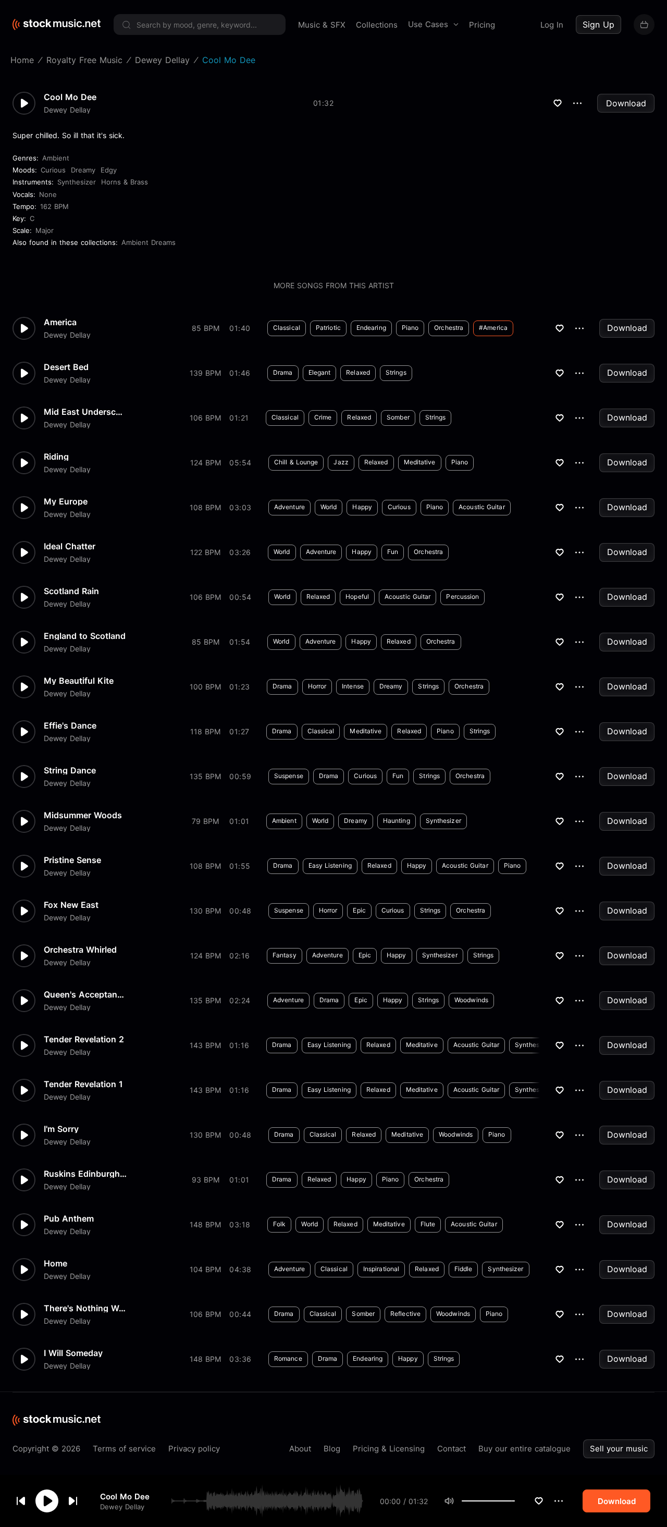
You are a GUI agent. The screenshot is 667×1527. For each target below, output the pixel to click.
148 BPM (205, 1224)
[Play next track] (73, 1501)
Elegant (319, 372)
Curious (53, 170)
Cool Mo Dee (125, 1496)
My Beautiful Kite (79, 680)
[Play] (46, 1500)
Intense (353, 686)
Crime (323, 417)
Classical (286, 327)
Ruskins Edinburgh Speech (85, 1173)
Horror (317, 686)
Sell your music (619, 1449)
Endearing (371, 327)
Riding (56, 456)
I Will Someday (73, 1353)
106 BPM (205, 417)
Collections (377, 25)
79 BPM (205, 821)
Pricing (482, 25)
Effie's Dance (70, 725)
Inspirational (381, 1269)
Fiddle (463, 1269)
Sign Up (598, 24)
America (60, 322)
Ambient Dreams (148, 242)
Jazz (341, 462)
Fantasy (285, 955)
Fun (392, 552)
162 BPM (54, 206)
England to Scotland (85, 636)
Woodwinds (471, 1000)
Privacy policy (194, 1449)
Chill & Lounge (296, 462)
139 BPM (205, 372)
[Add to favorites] (539, 1501)
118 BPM (205, 731)
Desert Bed (66, 367)
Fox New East (71, 905)
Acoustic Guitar (482, 507)
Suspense (288, 776)
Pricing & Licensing (389, 1449)
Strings (396, 372)
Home (55, 1263)
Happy (362, 507)
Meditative (420, 462)
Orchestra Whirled (80, 949)
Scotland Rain (71, 591)
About (300, 1449)
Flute (428, 1224)
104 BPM (205, 1269)
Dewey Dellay (122, 1506)
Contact (451, 1449)
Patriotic (328, 327)
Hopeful (357, 596)
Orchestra (448, 327)
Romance (288, 1358)
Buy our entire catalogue (524, 1449)
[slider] (514, 1500)
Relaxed (358, 372)
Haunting (396, 820)
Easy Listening (330, 865)
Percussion (462, 596)
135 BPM (205, 776)
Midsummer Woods (83, 815)
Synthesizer (76, 182)
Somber (398, 417)
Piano (410, 327)
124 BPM (205, 462)
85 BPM (205, 328)
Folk (279, 1224)
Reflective (405, 1313)
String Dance (70, 770)
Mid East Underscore (85, 412)
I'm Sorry (61, 1129)
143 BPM (205, 1045)
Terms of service (124, 1449)
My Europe (66, 501)
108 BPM (205, 507)
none (48, 194)
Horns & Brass (124, 182)
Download (626, 103)
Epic (359, 910)
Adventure (289, 507)
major (44, 230)
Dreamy (83, 170)
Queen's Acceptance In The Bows (85, 994)
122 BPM (205, 552)
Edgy (109, 170)
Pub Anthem (69, 1218)
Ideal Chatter (69, 546)
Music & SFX (321, 25)
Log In (551, 25)
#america (493, 327)
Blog (332, 1449)
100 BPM (205, 686)
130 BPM (205, 910)
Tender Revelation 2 (84, 1039)
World (328, 507)
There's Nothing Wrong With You (85, 1308)
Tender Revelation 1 (83, 1084)
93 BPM (205, 1179)
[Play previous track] (20, 1501)
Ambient (55, 158)
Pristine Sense (72, 860)
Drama (283, 372)
